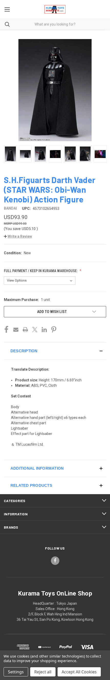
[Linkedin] (44, 329)
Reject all (42, 672)
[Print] (25, 329)
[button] (18, 236)
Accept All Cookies (79, 672)
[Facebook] (6, 329)
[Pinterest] (53, 329)
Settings (16, 672)
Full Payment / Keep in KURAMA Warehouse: (41, 271)
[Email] (15, 329)
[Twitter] (34, 329)
